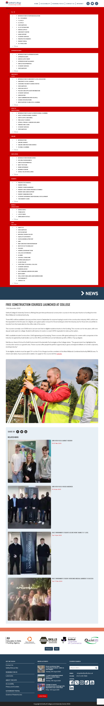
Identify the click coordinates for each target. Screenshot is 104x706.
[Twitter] (77, 684)
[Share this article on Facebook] (17, 431)
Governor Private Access (14, 695)
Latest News (42, 696)
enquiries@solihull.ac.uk (81, 673)
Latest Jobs (9, 676)
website (59, 354)
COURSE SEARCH (75, 661)
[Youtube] (92, 684)
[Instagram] (82, 684)
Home (36, 3)
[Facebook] (71, 684)
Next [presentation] (56, 649)
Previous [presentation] (49, 649)
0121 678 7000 (78, 676)
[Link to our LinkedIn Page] (71, 689)
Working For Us (58, 3)
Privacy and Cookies (12, 687)
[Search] (95, 668)
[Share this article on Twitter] (21, 431)
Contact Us (70, 3)
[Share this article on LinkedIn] (25, 431)
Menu (8, 8)
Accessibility (45, 3)
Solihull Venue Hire (12, 668)
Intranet (80, 3)
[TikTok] (87, 684)
